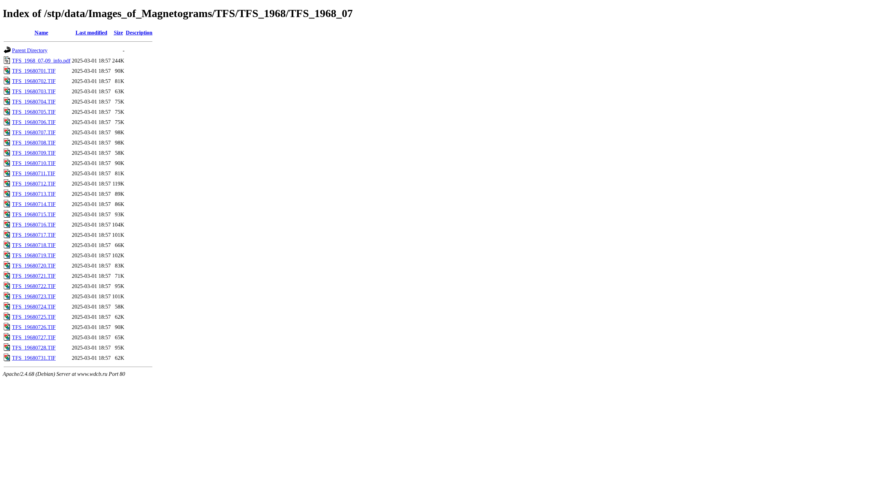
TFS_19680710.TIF (34, 163)
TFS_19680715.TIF (34, 214)
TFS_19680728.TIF (34, 348)
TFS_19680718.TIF (34, 245)
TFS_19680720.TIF (34, 266)
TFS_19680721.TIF (34, 276)
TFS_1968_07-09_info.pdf (41, 61)
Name (41, 33)
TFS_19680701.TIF (34, 71)
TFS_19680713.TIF (34, 194)
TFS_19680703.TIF (34, 91)
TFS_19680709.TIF (34, 153)
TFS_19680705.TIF (34, 112)
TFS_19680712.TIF (34, 184)
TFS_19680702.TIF (34, 81)
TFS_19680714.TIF (34, 204)
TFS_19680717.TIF (34, 235)
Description (139, 33)
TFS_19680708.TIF (34, 143)
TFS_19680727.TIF (34, 337)
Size (118, 33)
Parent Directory (30, 50)
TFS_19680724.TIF (34, 307)
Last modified (91, 33)
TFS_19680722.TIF (34, 286)
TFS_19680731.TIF (34, 358)
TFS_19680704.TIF (34, 102)
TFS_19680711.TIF (33, 173)
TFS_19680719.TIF (34, 255)
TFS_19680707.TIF (34, 132)
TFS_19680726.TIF (34, 327)
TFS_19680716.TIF (34, 225)
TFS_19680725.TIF (34, 317)
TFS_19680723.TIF (34, 296)
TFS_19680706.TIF (34, 122)
